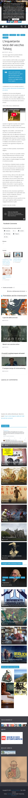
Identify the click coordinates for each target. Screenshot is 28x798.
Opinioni (17, 577)
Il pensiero (12, 577)
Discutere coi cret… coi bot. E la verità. (12, 443)
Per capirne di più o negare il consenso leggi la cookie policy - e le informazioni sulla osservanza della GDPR (13, 18)
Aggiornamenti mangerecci (9, 622)
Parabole (23, 34)
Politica (22, 577)
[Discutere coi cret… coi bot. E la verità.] (14, 438)
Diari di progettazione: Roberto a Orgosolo (13, 462)
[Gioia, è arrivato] (14, 636)
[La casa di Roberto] (14, 1)
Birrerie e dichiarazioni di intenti (16, 291)
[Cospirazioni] (14, 568)
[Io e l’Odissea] (14, 476)
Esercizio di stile (6, 499)
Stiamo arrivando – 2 (8, 287)
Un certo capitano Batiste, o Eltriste (11, 556)
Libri (18, 34)
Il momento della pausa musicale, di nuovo (7, 277)
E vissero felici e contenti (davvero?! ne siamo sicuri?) (17, 259)
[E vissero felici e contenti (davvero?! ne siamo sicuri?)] (18, 254)
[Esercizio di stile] (14, 495)
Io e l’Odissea (5, 481)
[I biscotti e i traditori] (7, 702)
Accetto (15, 19)
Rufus (11, 52)
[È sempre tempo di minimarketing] (14, 353)
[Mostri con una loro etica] (14, 327)
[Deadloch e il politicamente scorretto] (14, 654)
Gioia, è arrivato (6, 640)
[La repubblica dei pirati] (20, 689)
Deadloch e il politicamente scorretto (12, 659)
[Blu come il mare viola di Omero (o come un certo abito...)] (7, 689)
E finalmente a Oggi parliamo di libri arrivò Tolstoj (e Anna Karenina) (7, 262)
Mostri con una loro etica (11, 344)
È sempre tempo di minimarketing (14, 368)
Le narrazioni (13, 34)
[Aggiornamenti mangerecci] (14, 617)
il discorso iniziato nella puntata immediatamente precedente (14, 88)
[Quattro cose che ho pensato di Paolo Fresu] (14, 513)
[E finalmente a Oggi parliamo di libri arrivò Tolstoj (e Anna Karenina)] (7, 255)
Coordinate (5, 34)
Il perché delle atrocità (10, 318)
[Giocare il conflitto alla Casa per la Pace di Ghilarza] (14, 598)
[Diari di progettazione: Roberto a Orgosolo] (14, 457)
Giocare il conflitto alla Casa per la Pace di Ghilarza (13, 602)
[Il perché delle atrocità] (14, 300)
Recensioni (5, 37)
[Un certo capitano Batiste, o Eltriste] (14, 551)
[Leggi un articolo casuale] (25, 26)
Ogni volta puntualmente (9, 537)
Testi (4, 580)
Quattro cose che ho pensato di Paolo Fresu (12, 517)
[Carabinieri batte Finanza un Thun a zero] (7, 676)
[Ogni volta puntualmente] (14, 532)
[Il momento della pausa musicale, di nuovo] (7, 271)
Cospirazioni (5, 582)
